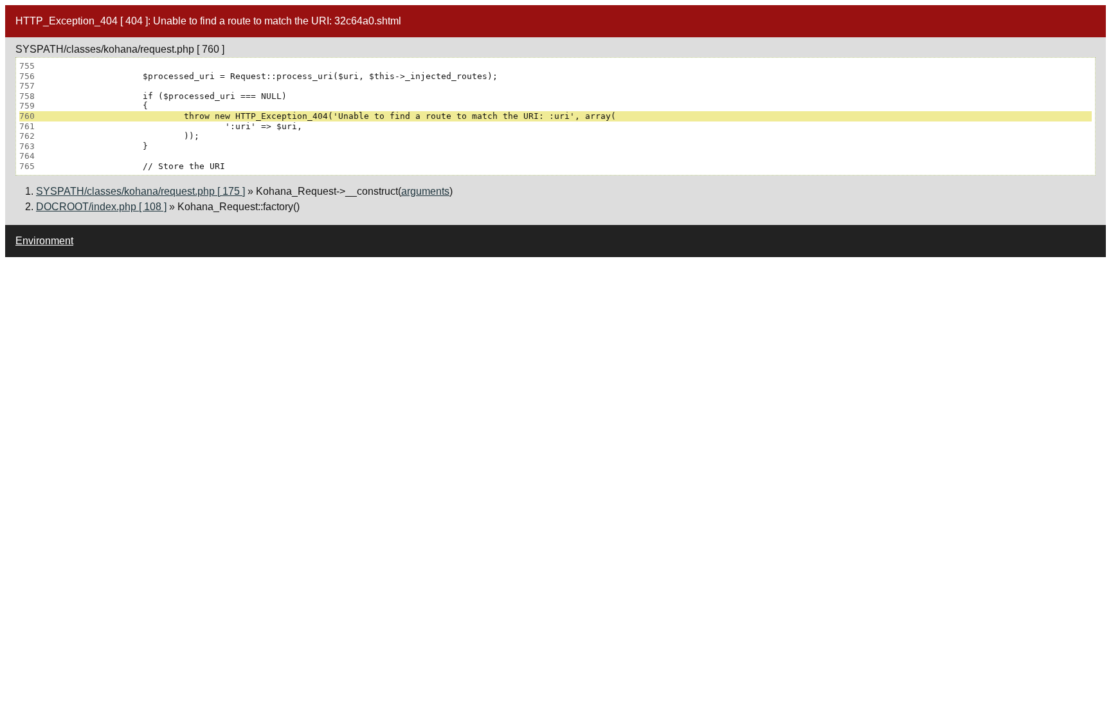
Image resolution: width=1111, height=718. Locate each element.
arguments (425, 191)
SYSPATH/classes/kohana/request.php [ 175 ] (140, 191)
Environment (44, 240)
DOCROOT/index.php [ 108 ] (101, 206)
